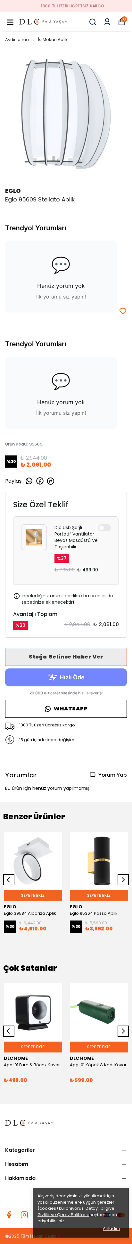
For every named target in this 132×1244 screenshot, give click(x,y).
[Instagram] (24, 1215)
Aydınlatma (17, 40)
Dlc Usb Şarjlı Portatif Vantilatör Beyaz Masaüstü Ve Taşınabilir (76, 537)
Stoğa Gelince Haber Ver (66, 656)
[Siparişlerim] (107, 22)
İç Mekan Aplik (53, 40)
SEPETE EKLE (33, 895)
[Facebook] (9, 1215)
